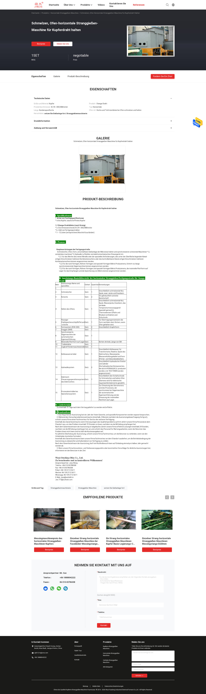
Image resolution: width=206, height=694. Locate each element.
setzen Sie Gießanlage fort (114, 488)
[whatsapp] (52, 588)
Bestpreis (41, 44)
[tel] (72, 588)
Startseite (35, 13)
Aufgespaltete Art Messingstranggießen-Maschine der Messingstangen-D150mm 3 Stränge (120, 544)
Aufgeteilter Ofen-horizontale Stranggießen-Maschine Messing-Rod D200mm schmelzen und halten (155, 544)
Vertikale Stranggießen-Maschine (110, 661)
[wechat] (59, 588)
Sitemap (85, 686)
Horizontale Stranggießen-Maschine (64, 13)
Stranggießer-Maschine (87, 488)
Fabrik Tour (78, 651)
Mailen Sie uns (63, 44)
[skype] (65, 588)
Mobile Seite (96, 686)
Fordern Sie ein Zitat (162, 76)
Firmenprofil (78, 646)
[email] (45, 588)
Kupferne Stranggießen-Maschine (110, 647)
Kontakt (103, 625)
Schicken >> (139, 675)
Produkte (45, 13)
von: (100, 600)
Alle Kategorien (108, 667)
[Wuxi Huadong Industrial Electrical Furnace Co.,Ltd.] (38, 4)
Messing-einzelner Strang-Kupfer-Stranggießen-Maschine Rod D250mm (47, 541)
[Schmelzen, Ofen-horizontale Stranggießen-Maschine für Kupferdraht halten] (151, 41)
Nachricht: (102, 572)
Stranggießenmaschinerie (61, 488)
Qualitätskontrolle (80, 655)
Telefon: (101, 612)
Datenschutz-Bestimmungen (114, 686)
